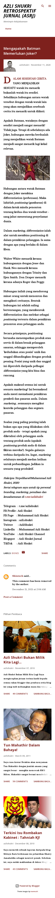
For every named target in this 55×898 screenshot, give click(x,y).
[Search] (42, 5)
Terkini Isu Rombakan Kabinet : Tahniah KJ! (23, 835)
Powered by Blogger (29, 885)
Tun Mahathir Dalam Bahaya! (22, 747)
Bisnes (15, 553)
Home (8, 28)
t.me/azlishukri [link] (34, 496)
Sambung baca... (42, 693)
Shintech (17, 575)
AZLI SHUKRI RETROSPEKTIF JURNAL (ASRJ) (20, 11)
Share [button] (45, 553)
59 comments (20, 781)
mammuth (34, 891)
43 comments (20, 869)
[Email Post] (23, 553)
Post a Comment (13, 596)
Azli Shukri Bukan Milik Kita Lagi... (24, 659)
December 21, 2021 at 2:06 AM (29, 589)
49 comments (20, 693)
